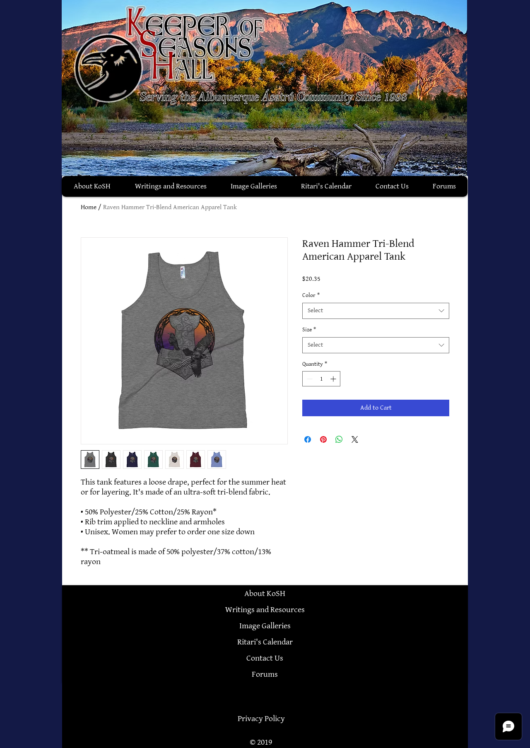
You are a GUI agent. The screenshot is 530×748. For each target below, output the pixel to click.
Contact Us (264, 658)
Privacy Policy (261, 719)
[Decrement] (309, 379)
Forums (265, 674)
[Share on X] (355, 439)
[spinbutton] (321, 379)
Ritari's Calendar (265, 642)
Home (88, 207)
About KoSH (264, 593)
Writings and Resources (265, 610)
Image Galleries (265, 626)
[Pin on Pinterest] (323, 439)
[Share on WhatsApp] (339, 439)
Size (309, 329)
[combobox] (375, 311)
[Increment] (334, 379)
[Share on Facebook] (308, 439)
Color (311, 295)
